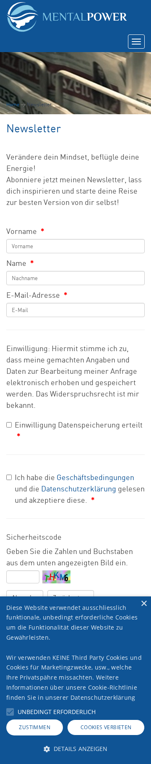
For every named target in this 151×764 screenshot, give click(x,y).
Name (20, 263)
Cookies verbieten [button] (106, 727)
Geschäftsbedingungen (95, 477)
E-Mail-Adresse (37, 294)
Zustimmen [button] (34, 727)
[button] (10, 712)
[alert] (75, 680)
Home (12, 104)
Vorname (25, 231)
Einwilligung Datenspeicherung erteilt (79, 430)
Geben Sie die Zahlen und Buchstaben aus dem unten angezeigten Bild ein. (69, 556)
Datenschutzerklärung (78, 488)
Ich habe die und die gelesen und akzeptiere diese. (80, 488)
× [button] (144, 604)
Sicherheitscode (34, 536)
